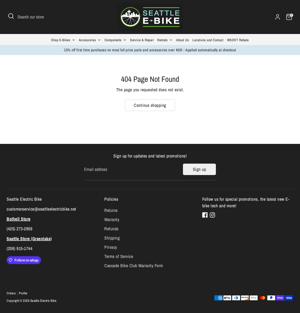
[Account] (277, 17)
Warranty (111, 219)
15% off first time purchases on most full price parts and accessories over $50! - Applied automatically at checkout (150, 49)
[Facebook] (205, 215)
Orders (11, 293)
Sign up (199, 169)
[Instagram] (212, 215)
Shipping (112, 238)
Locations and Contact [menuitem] (208, 40)
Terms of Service (118, 256)
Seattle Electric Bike (43, 300)
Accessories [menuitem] (87, 40)
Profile (23, 293)
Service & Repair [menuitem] (142, 40)
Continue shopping (150, 105)
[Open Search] (11, 16)
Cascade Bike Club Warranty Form (133, 265)
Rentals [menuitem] (162, 40)
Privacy (110, 247)
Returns (111, 210)
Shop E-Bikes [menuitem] (60, 40)
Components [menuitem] (113, 40)
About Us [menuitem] (182, 40)
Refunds (111, 229)
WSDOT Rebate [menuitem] (238, 40)
